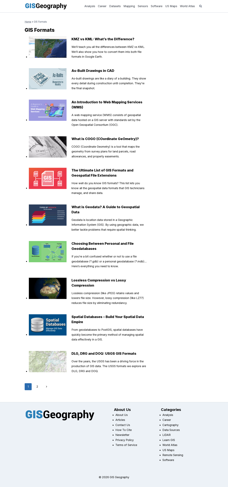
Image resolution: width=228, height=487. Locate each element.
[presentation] (48, 47)
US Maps (171, 6)
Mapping (129, 6)
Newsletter (122, 435)
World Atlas (187, 6)
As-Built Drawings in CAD (93, 71)
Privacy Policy (124, 440)
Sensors (143, 6)
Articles (120, 419)
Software (156, 6)
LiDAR (166, 435)
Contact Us (122, 425)
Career (102, 6)
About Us (121, 415)
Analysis (89, 6)
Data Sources (171, 430)
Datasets (115, 6)
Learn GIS (168, 440)
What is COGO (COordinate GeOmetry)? (105, 139)
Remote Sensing (172, 455)
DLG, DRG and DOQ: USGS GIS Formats (104, 353)
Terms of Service (126, 445)
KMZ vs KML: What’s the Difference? (103, 39)
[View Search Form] (200, 6)
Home (28, 21)
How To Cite (123, 430)
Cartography (170, 425)
